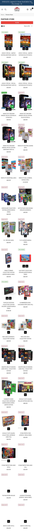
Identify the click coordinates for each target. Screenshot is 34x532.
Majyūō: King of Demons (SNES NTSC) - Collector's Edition (8, 369)
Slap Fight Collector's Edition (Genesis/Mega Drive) (25, 272)
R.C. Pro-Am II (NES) (9, 240)
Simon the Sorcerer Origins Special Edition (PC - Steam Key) (8, 115)
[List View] (4, 26)
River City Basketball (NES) (8, 178)
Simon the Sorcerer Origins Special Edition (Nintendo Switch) (8, 147)
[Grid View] (2, 26)
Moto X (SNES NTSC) (8, 526)
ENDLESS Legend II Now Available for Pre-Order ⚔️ (17, 3)
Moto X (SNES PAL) (25, 526)
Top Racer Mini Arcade (8, 495)
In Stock (4, 92)
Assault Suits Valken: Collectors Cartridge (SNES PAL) (8, 435)
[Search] (5, 9)
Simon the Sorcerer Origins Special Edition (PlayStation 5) (25, 115)
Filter (17, 22)
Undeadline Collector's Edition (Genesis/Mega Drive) (9, 210)
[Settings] (27, 9)
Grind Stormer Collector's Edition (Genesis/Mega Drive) (9, 272)
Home (2, 14)
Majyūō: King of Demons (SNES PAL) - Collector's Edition (25, 369)
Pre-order (5, 32)
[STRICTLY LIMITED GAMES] (17, 9)
